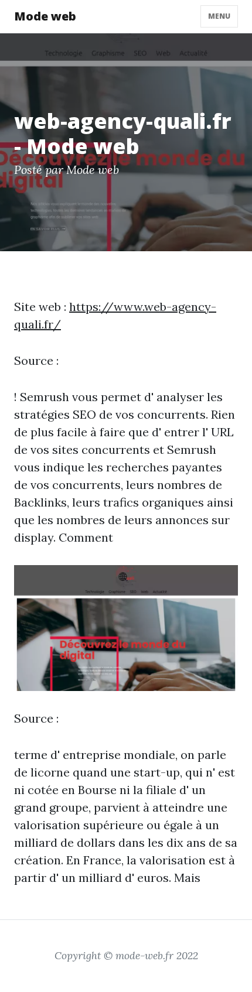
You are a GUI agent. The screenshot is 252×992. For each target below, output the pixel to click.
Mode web (45, 16)
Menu (219, 16)
